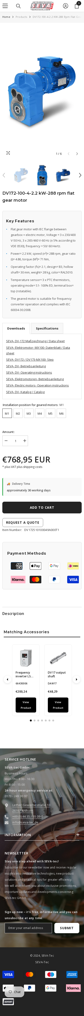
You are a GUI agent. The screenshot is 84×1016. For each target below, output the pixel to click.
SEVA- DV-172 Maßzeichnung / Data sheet (35, 341)
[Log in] (65, 5)
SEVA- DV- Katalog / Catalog (25, 392)
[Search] (18, 6)
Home (6, 17)
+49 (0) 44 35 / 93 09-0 (27, 816)
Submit (67, 928)
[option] (42, 92)
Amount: (8, 432)
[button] (77, 154)
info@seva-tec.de (25, 822)
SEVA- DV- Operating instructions (29, 372)
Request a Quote (22, 522)
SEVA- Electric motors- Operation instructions (37, 385)
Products (21, 17)
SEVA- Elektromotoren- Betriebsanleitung (35, 379)
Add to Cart (42, 507)
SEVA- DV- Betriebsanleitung (26, 366)
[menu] (5, 6)
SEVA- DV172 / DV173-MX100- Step (30, 359)
